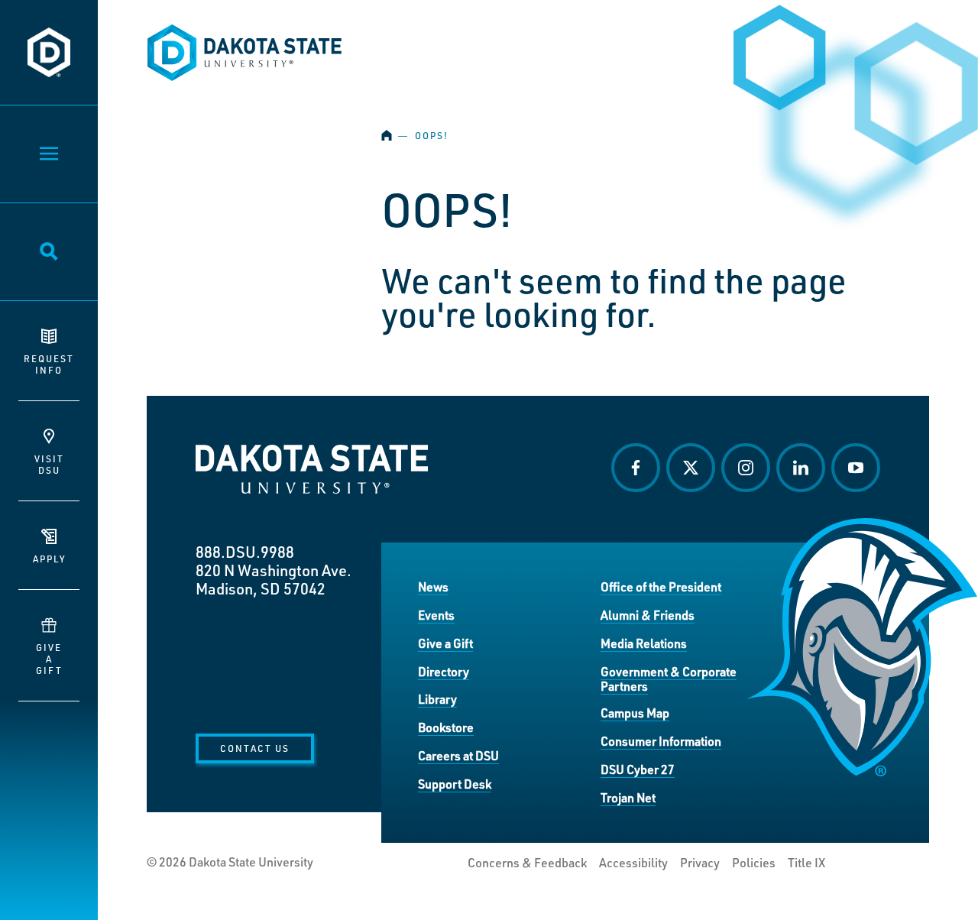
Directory (443, 671)
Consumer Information (661, 741)
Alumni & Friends (648, 615)
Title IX (806, 862)
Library (437, 699)
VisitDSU (49, 464)
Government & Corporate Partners (669, 679)
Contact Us (255, 748)
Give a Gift (445, 643)
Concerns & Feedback (527, 862)
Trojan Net (628, 797)
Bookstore (446, 727)
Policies (754, 862)
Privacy (700, 862)
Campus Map (635, 713)
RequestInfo (49, 364)
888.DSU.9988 (245, 552)
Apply (49, 558)
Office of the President (661, 586)
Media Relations (644, 643)
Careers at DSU (458, 755)
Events (436, 615)
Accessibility (633, 862)
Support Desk (454, 784)
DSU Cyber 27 (638, 769)
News (433, 586)
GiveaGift (49, 658)
